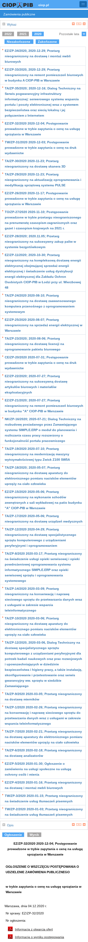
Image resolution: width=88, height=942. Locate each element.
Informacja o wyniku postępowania (39, 937)
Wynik (34, 835)
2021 (23, 34)
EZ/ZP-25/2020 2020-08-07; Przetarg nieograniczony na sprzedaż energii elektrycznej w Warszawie (43, 325)
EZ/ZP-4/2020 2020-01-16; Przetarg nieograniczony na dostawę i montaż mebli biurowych (43, 785)
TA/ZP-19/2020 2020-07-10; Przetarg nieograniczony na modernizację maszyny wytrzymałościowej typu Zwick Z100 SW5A (37, 454)
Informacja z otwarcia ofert (34, 929)
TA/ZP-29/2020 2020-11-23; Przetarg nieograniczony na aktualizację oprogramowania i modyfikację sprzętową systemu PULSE (43, 180)
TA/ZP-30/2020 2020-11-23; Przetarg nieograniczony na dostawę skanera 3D (35, 163)
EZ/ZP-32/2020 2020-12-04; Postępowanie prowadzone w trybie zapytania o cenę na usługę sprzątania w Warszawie (42, 129)
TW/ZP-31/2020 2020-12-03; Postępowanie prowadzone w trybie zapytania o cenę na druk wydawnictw (40, 147)
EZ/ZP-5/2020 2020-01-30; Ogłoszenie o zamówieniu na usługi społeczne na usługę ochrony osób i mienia (38, 769)
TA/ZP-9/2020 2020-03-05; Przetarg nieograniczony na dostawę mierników (43, 696)
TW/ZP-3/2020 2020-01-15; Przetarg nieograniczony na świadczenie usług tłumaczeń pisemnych (44, 798)
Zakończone (47, 41)
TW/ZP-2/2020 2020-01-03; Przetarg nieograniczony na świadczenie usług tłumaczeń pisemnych (44, 811)
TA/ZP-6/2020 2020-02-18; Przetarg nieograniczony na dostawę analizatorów (43, 752)
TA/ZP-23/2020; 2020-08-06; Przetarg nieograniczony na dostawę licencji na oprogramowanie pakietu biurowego (34, 344)
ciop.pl (43, 5)
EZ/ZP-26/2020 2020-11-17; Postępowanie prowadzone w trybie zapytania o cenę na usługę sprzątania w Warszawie (42, 198)
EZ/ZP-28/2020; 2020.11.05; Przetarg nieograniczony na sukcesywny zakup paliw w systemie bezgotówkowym (40, 241)
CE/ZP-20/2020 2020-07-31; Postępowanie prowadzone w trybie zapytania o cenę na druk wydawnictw (40, 362)
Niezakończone (19, 41)
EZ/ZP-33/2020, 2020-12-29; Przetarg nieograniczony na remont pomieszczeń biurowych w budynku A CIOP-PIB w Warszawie (44, 75)
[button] (83, 4)
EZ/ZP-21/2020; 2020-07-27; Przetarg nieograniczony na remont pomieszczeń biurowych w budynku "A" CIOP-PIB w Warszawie (44, 405)
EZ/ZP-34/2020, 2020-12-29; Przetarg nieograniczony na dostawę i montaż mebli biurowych (38, 56)
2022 (8, 34)
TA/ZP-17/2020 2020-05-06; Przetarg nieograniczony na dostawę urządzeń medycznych (44, 518)
